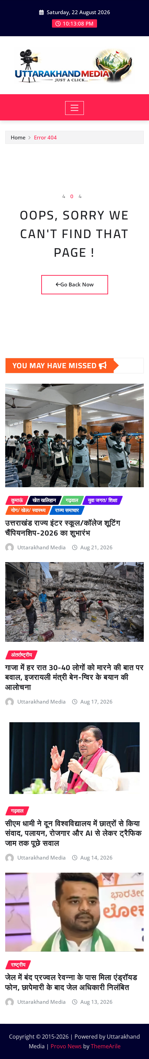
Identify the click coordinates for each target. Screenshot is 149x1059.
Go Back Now (77, 284)
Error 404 (45, 137)
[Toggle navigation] (74, 108)
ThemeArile (106, 1046)
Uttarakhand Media (41, 547)
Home (18, 137)
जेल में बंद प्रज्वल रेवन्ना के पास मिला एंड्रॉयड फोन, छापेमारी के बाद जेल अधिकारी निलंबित (71, 982)
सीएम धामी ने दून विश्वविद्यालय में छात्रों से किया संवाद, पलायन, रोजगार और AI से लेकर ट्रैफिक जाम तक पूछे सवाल (73, 833)
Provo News (66, 1046)
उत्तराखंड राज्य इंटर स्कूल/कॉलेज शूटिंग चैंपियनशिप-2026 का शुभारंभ (62, 528)
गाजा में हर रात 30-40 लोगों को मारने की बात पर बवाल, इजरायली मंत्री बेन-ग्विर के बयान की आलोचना (74, 677)
